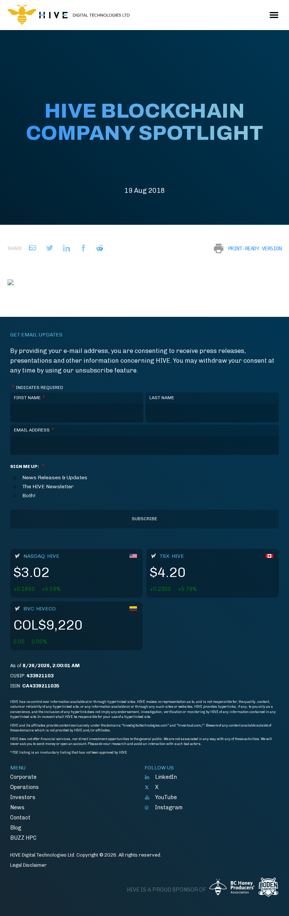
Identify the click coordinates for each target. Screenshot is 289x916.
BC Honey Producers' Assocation (231, 890)
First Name (29, 397)
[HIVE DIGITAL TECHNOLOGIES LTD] (68, 15)
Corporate (23, 777)
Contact (20, 817)
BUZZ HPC (23, 837)
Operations (24, 787)
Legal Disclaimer (28, 865)
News (17, 807)
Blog (15, 827)
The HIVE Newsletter (48, 486)
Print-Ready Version (255, 248)
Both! (28, 495)
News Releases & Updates (54, 477)
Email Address (34, 430)
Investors (22, 797)
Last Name (161, 397)
